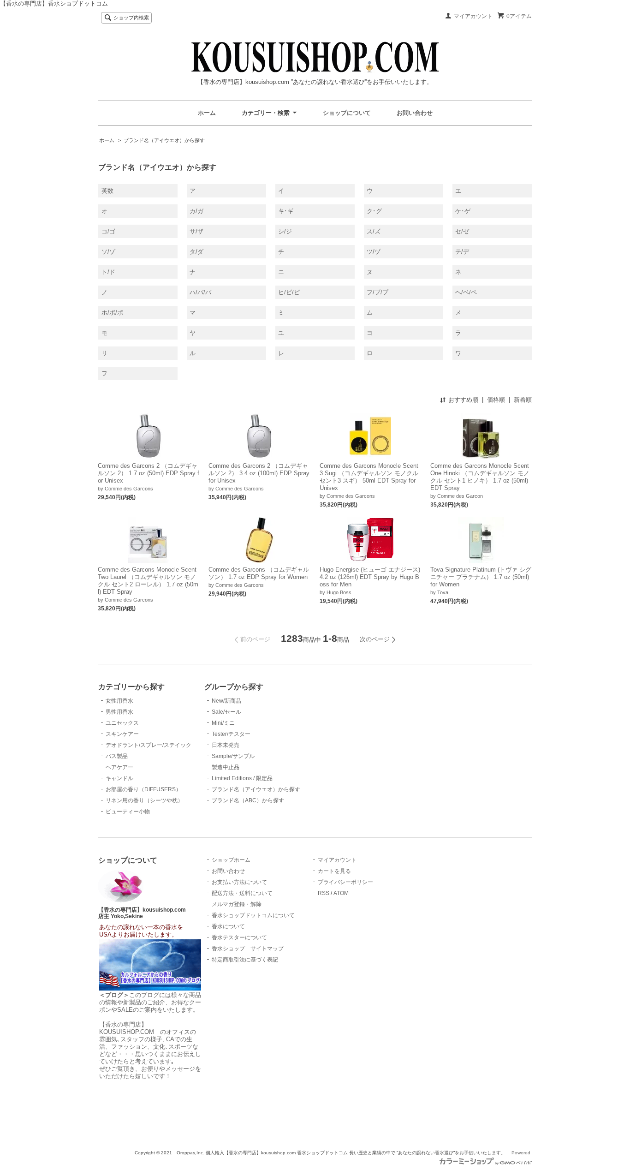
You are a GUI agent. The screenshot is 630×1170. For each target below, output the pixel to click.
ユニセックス (122, 723)
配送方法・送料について (242, 893)
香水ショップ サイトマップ (248, 948)
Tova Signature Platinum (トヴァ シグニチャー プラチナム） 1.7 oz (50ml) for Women (480, 577)
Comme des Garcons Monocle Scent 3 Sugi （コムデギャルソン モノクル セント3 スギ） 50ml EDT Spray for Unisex (369, 476)
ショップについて (347, 112)
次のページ (375, 639)
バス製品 (117, 756)
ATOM (341, 893)
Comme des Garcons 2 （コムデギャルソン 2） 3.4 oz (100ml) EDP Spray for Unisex (258, 473)
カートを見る (334, 871)
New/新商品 (226, 701)
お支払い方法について (239, 882)
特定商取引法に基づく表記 (245, 959)
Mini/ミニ (223, 723)
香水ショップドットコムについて (253, 915)
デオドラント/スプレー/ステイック (148, 745)
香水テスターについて (239, 937)
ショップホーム (231, 860)
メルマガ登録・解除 (237, 904)
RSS (323, 893)
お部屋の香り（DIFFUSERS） (143, 789)
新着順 (523, 399)
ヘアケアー (119, 767)
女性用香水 (119, 701)
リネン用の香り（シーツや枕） (144, 800)
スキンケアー (122, 734)
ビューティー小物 (128, 811)
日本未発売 (225, 745)
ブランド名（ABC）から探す (248, 800)
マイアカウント (473, 16)
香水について (228, 926)
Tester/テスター (231, 734)
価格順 (496, 399)
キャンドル (119, 778)
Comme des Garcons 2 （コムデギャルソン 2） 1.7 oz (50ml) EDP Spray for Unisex (148, 473)
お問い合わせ (415, 112)
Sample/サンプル (233, 756)
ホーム (207, 112)
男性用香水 (119, 712)
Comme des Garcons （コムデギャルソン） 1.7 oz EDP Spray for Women (258, 573)
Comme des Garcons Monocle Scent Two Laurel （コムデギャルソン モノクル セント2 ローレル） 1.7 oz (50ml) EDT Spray (148, 580)
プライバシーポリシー (345, 882)
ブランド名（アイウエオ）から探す (164, 140)
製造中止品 (225, 767)
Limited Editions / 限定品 (242, 778)
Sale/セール (226, 712)
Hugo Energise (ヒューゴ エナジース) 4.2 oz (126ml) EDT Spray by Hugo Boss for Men (370, 577)
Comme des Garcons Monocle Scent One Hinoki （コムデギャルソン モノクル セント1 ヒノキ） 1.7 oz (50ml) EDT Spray (479, 476)
